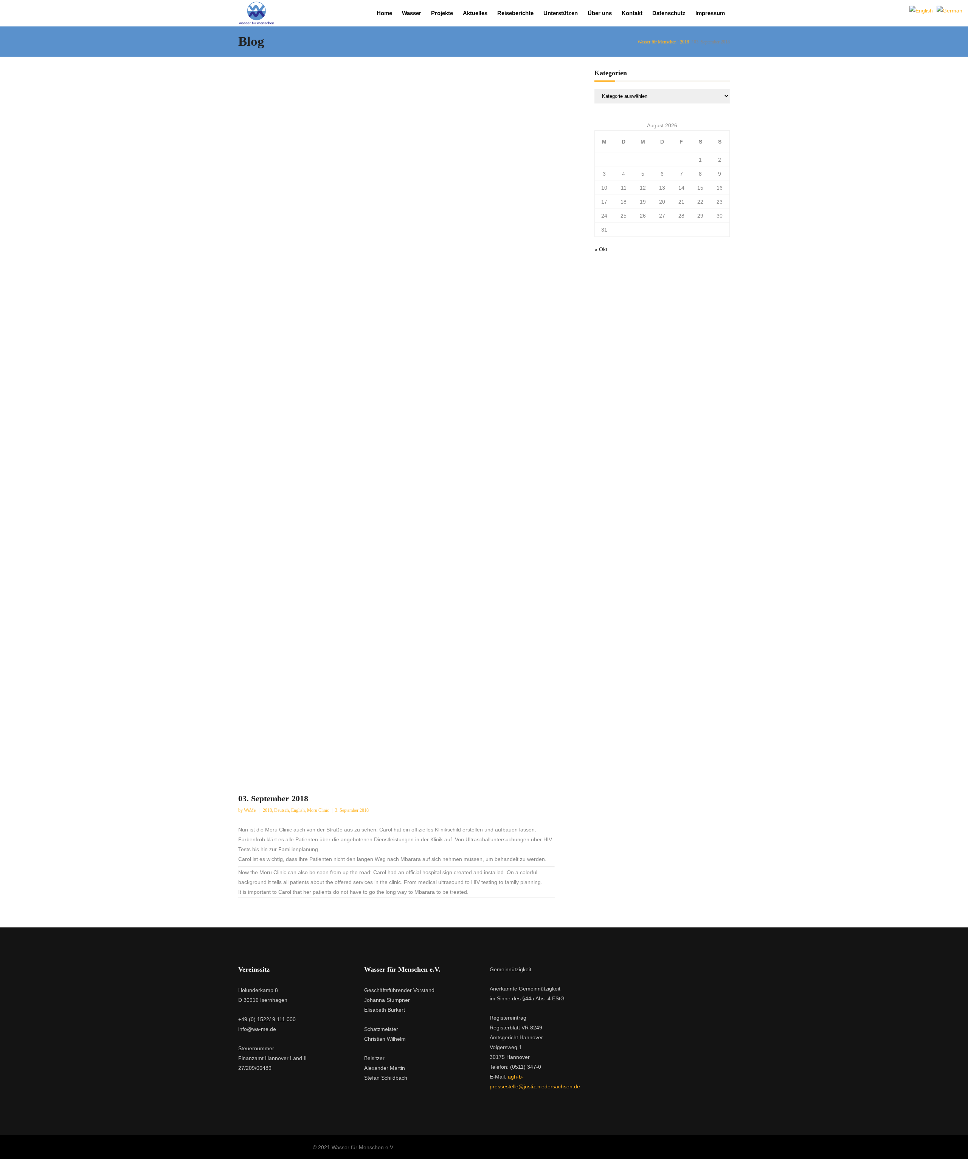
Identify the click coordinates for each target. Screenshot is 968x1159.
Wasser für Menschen (657, 42)
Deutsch (281, 810)
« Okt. (601, 249)
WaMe (250, 810)
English (298, 810)
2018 (684, 42)
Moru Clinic (318, 810)
